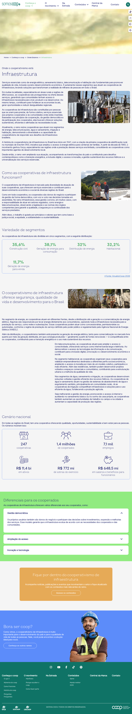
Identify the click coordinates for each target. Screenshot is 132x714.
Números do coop (10, 683)
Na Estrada (66, 4)
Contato (115, 4)
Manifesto (29, 679)
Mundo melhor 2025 (75, 684)
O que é (7, 679)
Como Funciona (9, 686)
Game (72, 679)
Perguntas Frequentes (8, 695)
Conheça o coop (30, 4)
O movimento (50, 4)
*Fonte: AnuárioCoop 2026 (117, 276)
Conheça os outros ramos (20, 645)
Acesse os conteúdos (66, 593)
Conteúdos (80, 4)
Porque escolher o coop (32, 684)
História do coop (10, 690)
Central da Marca (97, 4)
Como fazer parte (32, 689)
